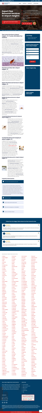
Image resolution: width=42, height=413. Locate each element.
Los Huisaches (24, 281)
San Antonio (34, 288)
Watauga (33, 356)
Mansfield (23, 294)
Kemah (13, 352)
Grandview (14, 306)
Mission (23, 308)
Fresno (13, 290)
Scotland (33, 299)
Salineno (33, 284)
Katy (13, 346)
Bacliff (4, 279)
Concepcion (5, 330)
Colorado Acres (5, 328)
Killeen (13, 357)
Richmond (33, 260)
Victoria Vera (34, 353)
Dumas (4, 367)
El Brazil (13, 257)
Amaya (4, 268)
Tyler (32, 346)
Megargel (23, 300)
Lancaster (24, 259)
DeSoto (4, 358)
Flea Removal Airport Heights (22, 30)
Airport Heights (5, 257)
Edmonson (14, 256)
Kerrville (13, 355)
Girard (13, 300)
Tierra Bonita (34, 340)
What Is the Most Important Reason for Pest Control (32, 38)
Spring (33, 318)
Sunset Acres (34, 325)
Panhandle (24, 344)
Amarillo (4, 266)
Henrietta (14, 321)
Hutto (13, 336)
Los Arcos (23, 279)
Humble (13, 330)
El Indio (13, 260)
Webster (33, 361)
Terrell (33, 331)
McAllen (23, 297)
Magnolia (23, 293)
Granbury (14, 303)
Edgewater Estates (6, 371)
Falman (13, 276)
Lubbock (23, 290)
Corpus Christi (5, 337)
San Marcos (34, 293)
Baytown (4, 284)
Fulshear (13, 294)
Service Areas (36, 3)
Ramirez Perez (24, 372)
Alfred (4, 259)
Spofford (33, 317)
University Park (34, 349)
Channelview (5, 319)
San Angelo (34, 287)
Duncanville (5, 368)
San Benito (33, 290)
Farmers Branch (15, 278)
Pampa (23, 343)
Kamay (13, 345)
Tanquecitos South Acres (35, 328)
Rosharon (33, 272)
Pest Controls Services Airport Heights (11, 30)
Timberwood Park (35, 341)
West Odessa (34, 364)
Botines (4, 296)
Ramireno (23, 371)
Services (24, 3)
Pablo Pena (24, 338)
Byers (3, 308)
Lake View (23, 257)
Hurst (13, 334)
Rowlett (33, 278)
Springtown (34, 321)
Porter (23, 362)
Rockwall (33, 268)
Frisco (13, 293)
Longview (23, 278)
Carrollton (4, 314)
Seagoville (33, 303)
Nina (23, 327)
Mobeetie (23, 312)
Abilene (4, 256)
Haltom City (14, 314)
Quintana (23, 369)
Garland (13, 297)
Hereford (13, 322)
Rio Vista (33, 263)
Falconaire (14, 275)
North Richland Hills (25, 330)
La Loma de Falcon (15, 368)
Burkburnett (5, 303)
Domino (4, 364)
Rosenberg (34, 271)
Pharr (23, 353)
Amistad (4, 269)
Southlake (33, 312)
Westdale (33, 365)
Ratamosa (24, 375)
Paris (23, 346)
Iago (13, 337)
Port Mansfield (24, 361)
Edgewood (4, 373)
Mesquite (23, 303)
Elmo (13, 268)
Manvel (23, 296)
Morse (23, 317)
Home (20, 3)
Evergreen (14, 272)
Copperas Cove (5, 336)
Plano (23, 356)
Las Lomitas (24, 262)
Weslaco (33, 362)
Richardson (34, 259)
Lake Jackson (24, 256)
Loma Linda (24, 275)
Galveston (14, 296)
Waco (33, 355)
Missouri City (24, 311)
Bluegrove (4, 293)
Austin (4, 276)
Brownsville (4, 299)
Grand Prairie (14, 305)
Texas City (33, 334)
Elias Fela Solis (14, 266)
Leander (23, 265)
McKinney (23, 299)
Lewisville (23, 266)
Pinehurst (23, 355)
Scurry (33, 300)
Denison (4, 355)
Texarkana (33, 332)
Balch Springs (5, 281)
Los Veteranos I (24, 285)
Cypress (4, 346)
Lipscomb (23, 271)
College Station (5, 325)
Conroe (4, 331)
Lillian (23, 269)
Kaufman (14, 348)
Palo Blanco (24, 341)
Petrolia (23, 350)
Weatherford (34, 359)
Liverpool (23, 274)
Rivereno (33, 265)
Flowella (13, 284)
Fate (13, 279)
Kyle (13, 362)
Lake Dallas (14, 374)
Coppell (4, 334)
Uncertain (33, 347)
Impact (13, 339)
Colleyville (4, 327)
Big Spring (4, 291)
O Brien (23, 331)
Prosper (23, 364)
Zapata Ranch (34, 375)
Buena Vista (5, 302)
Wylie (33, 372)
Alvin (3, 263)
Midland (23, 305)
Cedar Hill (4, 317)
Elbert (13, 263)
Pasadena (24, 347)
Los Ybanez (24, 288)
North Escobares (25, 328)
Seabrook (33, 302)
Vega (33, 350)
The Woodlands (34, 337)
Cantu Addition (5, 309)
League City (24, 263)
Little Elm (23, 272)
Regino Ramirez (34, 257)
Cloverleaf (4, 324)
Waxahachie (34, 358)
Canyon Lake (5, 312)
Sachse (33, 281)
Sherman (33, 308)
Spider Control (25, 387)
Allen (3, 260)
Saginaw (33, 282)
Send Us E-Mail (5, 398)
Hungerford (14, 331)
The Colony (34, 335)
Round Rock (34, 275)
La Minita (13, 370)
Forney (13, 287)
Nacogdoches (24, 319)
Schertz (33, 297)
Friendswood (14, 291)
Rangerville (24, 374)
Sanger (33, 294)
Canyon (4, 311)
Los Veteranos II (25, 287)
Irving (13, 342)
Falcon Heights (15, 274)
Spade (33, 314)
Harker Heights (14, 317)
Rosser (33, 274)
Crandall (4, 342)
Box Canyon (5, 297)
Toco (33, 343)
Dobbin (4, 361)
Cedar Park (4, 318)
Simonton (33, 309)
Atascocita (5, 275)
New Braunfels (24, 322)
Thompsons (34, 338)
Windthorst (34, 371)
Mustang (23, 318)
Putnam (23, 365)
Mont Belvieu (24, 314)
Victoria (33, 352)
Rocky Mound (34, 269)
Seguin (33, 305)
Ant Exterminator (25, 384)
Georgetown (14, 299)
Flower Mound (14, 285)
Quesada (23, 368)
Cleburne (4, 322)
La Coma (14, 365)
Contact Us (30, 3)
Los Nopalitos (24, 284)
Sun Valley (33, 324)
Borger (4, 294)
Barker (4, 282)
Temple (33, 329)
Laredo (23, 260)
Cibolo (4, 321)
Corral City (4, 339)
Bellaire (4, 288)
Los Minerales (24, 282)
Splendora (33, 315)
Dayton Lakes (5, 351)
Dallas (4, 348)
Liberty (23, 268)
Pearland (23, 349)
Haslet (13, 319)
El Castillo (14, 259)
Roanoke (33, 266)
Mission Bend (24, 309)
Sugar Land (34, 322)
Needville (23, 321)
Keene (13, 349)
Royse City (33, 279)
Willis (32, 368)
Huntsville (14, 333)
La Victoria (14, 373)
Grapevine (14, 308)
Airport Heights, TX (8, 1)
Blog (23, 391)
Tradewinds (34, 344)
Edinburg (4, 374)
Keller (13, 351)
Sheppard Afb (34, 306)
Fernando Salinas (15, 281)
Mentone (23, 302)
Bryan (4, 300)
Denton (4, 357)
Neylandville (24, 325)
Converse (4, 333)
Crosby (4, 343)
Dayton (4, 349)
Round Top (34, 276)
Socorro (33, 311)
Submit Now (32, 61)
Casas (4, 315)
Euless (13, 271)
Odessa (23, 333)
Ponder (23, 358)
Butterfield (4, 306)
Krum (13, 361)
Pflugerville (24, 352)
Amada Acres (5, 265)
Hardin (13, 315)
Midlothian (24, 306)
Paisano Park (24, 340)
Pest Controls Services (21, 412)
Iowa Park (14, 340)
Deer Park (4, 352)
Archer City (4, 271)
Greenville (14, 309)
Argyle (4, 272)
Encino (13, 269)
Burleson (4, 305)
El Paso (13, 262)
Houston (13, 327)
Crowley (4, 345)
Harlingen (14, 318)
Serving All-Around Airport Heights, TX (11, 22)
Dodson (4, 362)
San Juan (33, 291)
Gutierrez (13, 312)
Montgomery (24, 315)
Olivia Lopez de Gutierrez (24, 335)
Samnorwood (34, 285)
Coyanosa (4, 340)
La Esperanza (14, 367)
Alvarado (4, 262)
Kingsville (14, 358)
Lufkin (23, 291)
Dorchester (4, 365)
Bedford (4, 287)
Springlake (33, 319)
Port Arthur (24, 359)
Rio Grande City (34, 262)
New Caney (24, 324)
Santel (33, 296)
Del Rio (4, 354)
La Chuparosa (14, 364)
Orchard (23, 337)
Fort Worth (14, 288)
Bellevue (4, 290)
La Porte (13, 371)
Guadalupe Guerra (15, 311)
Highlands (14, 324)
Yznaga (33, 374)
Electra (13, 265)
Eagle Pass (4, 370)
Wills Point (33, 369)
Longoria (23, 276)
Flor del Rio (14, 282)
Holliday (13, 325)
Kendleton (14, 354)
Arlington (4, 274)
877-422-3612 (36, 1)
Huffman (13, 328)
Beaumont (4, 285)
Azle (3, 278)
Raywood (33, 256)
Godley (13, 302)
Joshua (13, 343)
